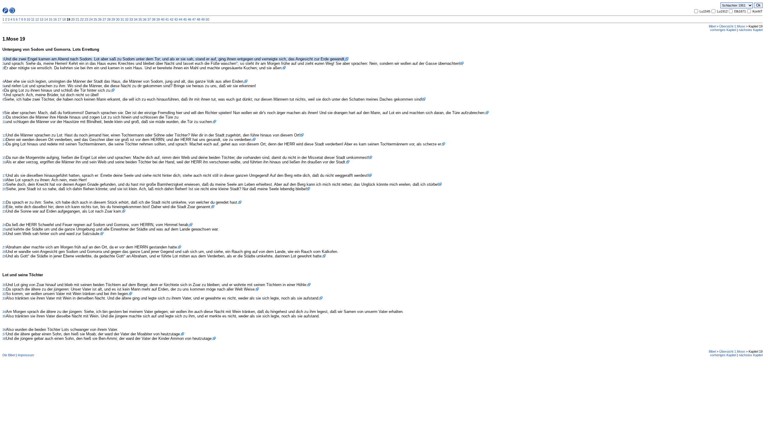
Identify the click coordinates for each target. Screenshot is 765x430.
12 (37, 19)
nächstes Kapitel (751, 30)
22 (82, 19)
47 (194, 19)
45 (185, 19)
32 (126, 19)
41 (167, 19)
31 (122, 19)
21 (77, 19)
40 (162, 19)
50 (207, 19)
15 (50, 19)
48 (198, 19)
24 (91, 19)
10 (28, 19)
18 (64, 19)
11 (32, 19)
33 (131, 19)
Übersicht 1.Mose (732, 26)
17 (59, 19)
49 (203, 19)
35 (140, 19)
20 (73, 19)
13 (41, 19)
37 (149, 19)
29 (113, 19)
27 (104, 19)
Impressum (26, 355)
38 (153, 19)
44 (180, 19)
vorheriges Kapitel (723, 30)
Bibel (712, 26)
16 (55, 19)
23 (86, 19)
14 (46, 19)
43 (176, 19)
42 (171, 19)
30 (118, 19)
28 (109, 19)
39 (158, 19)
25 (95, 19)
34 (135, 19)
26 (100, 19)
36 (144, 19)
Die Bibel (8, 355)
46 (189, 19)
